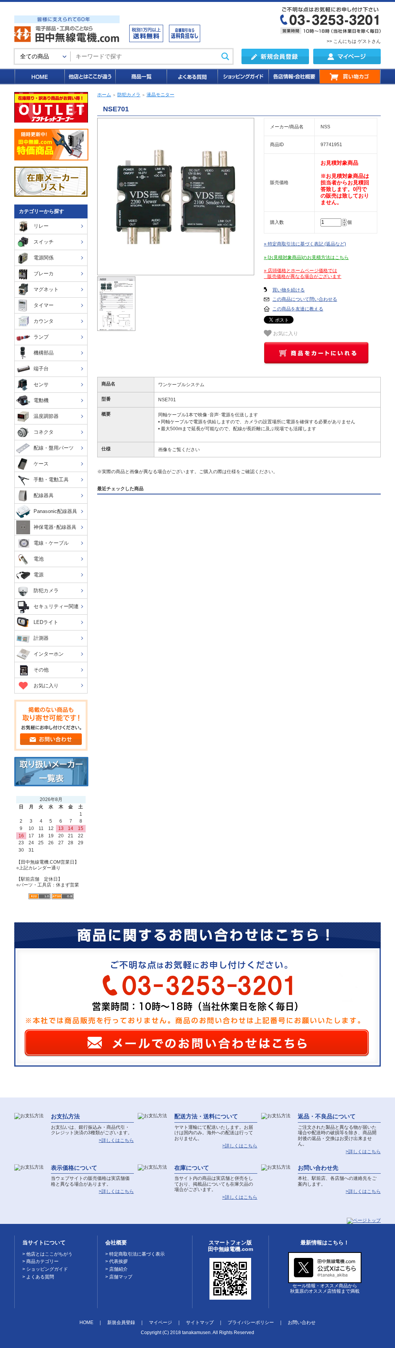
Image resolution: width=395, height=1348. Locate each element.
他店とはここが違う (89, 76)
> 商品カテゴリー (40, 1261)
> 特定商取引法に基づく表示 (135, 1254)
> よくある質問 (38, 1277)
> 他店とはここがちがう (47, 1254)
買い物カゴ (350, 76)
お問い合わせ (302, 1322)
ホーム (104, 94)
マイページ (160, 1322)
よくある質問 (191, 76)
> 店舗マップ (118, 1277)
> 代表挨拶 (116, 1261)
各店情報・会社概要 (293, 76)
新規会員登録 (121, 1322)
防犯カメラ (128, 94)
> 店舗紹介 (116, 1269)
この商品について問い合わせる (304, 299)
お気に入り (285, 334)
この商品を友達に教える (297, 309)
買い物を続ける (288, 290)
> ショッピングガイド (45, 1269)
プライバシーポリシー (251, 1322)
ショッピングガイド (242, 76)
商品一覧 (140, 76)
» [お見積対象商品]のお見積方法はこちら (306, 257)
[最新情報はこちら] (324, 1280)
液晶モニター (160, 94)
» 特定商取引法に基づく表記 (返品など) (305, 244)
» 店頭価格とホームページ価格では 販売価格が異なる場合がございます (302, 273)
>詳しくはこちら (116, 1140)
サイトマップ (200, 1322)
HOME (39, 76)
